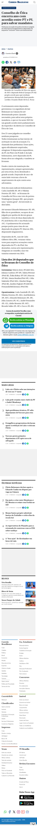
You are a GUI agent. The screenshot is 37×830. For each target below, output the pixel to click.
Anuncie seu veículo (7, 755)
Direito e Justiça (6, 733)
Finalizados (22, 691)
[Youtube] (23, 812)
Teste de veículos (6, 760)
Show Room (22, 715)
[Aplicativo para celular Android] (26, 803)
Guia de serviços (24, 712)
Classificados (8, 703)
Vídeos (3, 765)
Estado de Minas (24, 782)
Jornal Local (22, 755)
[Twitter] (10, 63)
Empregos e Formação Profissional (8, 715)
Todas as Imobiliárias (25, 725)
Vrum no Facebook (7, 770)
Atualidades (22, 772)
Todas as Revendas (7, 773)
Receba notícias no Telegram (22, 326)
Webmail (4, 700)
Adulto (3, 718)
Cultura (21, 661)
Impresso (6, 727)
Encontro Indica (23, 775)
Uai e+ (21, 787)
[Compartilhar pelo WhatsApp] (28, 395)
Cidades (4, 650)
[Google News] (14, 63)
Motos (3, 768)
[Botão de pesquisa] (34, 2)
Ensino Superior (23, 648)
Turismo (4, 678)
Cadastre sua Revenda (8, 775)
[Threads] (32, 812)
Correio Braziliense (7, 643)
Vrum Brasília (23, 760)
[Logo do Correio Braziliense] (18, 2)
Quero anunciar (6, 707)
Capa (3, 647)
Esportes (4, 665)
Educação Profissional (25, 668)
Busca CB (4, 738)
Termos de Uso (6, 686)
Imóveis (4, 709)
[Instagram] (18, 812)
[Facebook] (7, 63)
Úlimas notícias (23, 710)
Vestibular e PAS (24, 663)
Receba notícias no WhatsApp (21, 320)
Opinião (4, 671)
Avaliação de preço (7, 763)
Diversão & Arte (6, 663)
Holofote (4, 673)
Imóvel (22, 696)
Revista (21, 770)
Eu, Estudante (25, 642)
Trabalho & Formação (25, 650)
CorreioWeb (7, 696)
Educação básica (24, 645)
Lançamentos (23, 707)
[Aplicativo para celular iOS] (26, 797)
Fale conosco (23, 674)
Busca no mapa (23, 705)
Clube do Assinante (7, 741)
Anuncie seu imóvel (24, 702)
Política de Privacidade (8, 684)
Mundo (4, 660)
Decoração (22, 718)
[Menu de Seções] (3, 2)
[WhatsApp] (3, 63)
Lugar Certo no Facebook (26, 723)
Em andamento (23, 686)
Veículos (4, 712)
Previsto (21, 683)
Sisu (20, 666)
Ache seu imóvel (24, 700)
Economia (4, 658)
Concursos (24, 677)
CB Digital (4, 736)
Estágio (21, 653)
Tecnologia (5, 676)
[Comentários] (18, 63)
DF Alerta (22, 752)
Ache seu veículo (6, 752)
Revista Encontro (27, 764)
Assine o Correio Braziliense (9, 743)
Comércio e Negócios (8, 724)
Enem (21, 655)
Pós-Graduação (23, 671)
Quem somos (5, 681)
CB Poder (22, 757)
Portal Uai (22, 784)
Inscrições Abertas (24, 688)
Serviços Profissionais (8, 721)
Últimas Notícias (24, 658)
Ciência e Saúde (6, 668)
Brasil (3, 655)
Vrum (4, 749)
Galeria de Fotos (24, 720)
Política (10, 49)
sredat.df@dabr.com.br (25, 335)
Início (3, 49)
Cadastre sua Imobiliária (26, 728)
